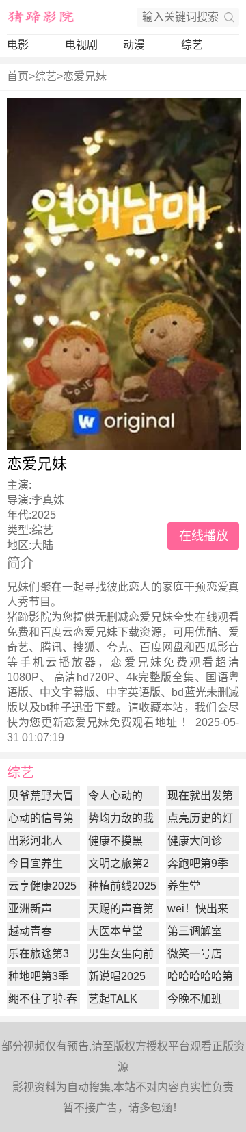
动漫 (134, 45)
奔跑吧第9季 (197, 863)
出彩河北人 (35, 841)
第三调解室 (194, 931)
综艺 (192, 45)
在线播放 (203, 536)
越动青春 (30, 931)
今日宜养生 (35, 863)
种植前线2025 (122, 886)
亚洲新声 (30, 908)
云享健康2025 (42, 886)
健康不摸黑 (115, 841)
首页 (18, 76)
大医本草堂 (115, 931)
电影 (18, 45)
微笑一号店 (194, 954)
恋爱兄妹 (85, 76)
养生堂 (183, 886)
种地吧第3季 (38, 976)
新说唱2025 (117, 976)
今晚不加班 (194, 999)
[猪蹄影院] (41, 17)
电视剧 (81, 45)
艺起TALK (112, 999)
